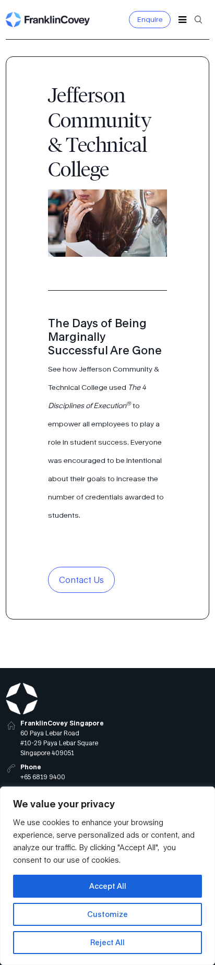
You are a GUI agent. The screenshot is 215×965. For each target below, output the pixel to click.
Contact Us (81, 580)
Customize (107, 914)
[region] (107, 876)
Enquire (150, 19)
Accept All (107, 885)
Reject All (107, 942)
